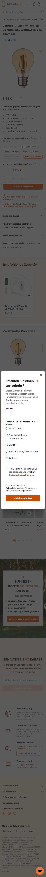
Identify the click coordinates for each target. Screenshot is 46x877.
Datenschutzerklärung (21, 475)
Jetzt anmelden (23, 498)
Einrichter (14, 444)
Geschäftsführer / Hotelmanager (18, 437)
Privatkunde (15, 428)
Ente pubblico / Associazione (23, 451)
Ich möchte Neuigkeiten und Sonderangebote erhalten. (23, 472)
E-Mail (9, 408)
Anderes (13, 458)
